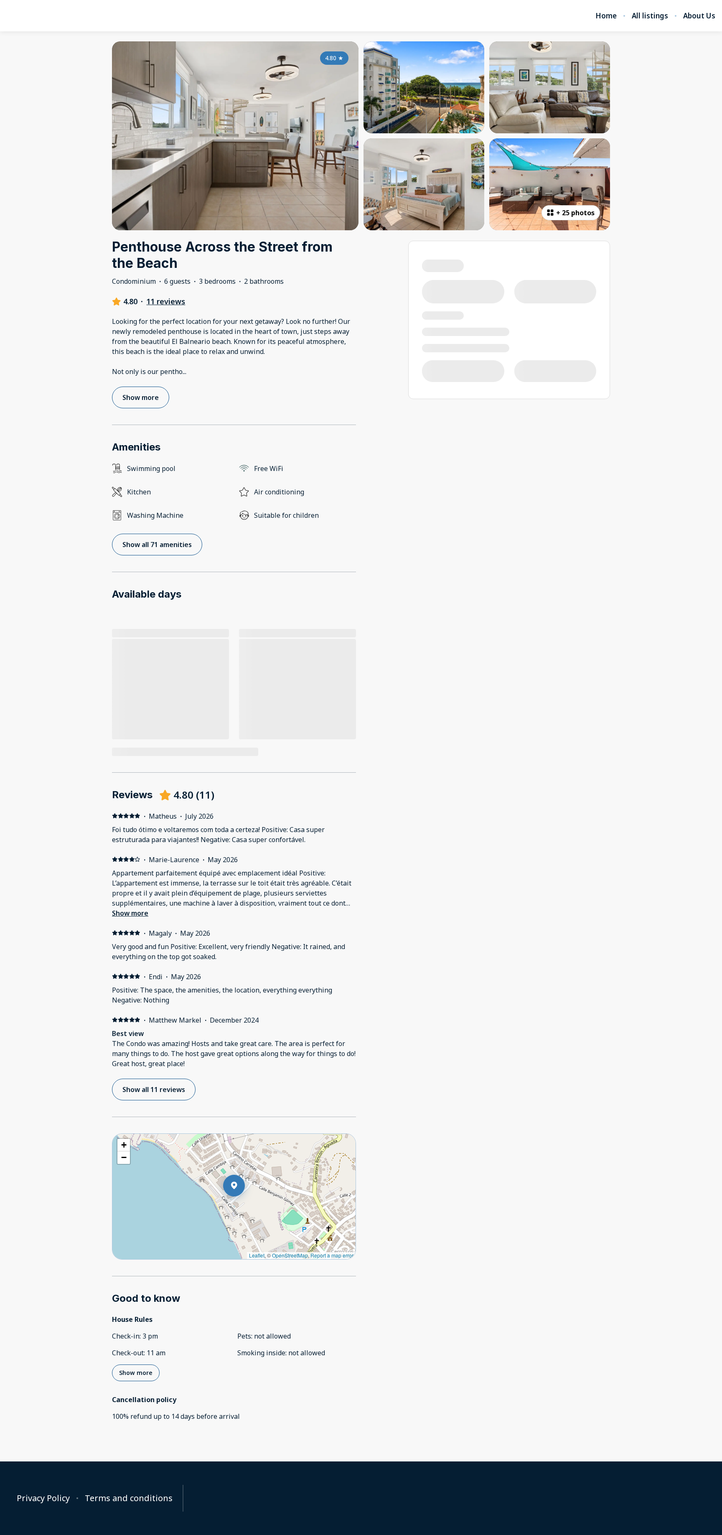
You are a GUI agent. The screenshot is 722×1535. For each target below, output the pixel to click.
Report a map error (331, 1255)
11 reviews (165, 301)
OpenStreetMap (290, 1255)
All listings (650, 16)
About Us (699, 16)
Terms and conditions (129, 1498)
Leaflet (256, 1255)
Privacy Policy (43, 1498)
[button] (245, 1207)
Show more (130, 913)
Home (606, 16)
